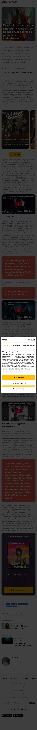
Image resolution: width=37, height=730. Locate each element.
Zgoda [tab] (6, 345)
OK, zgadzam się (18, 377)
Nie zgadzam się (18, 389)
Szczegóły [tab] (16, 345)
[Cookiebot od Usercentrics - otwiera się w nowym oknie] (26, 340)
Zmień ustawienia (17, 383)
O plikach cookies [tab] (29, 345)
